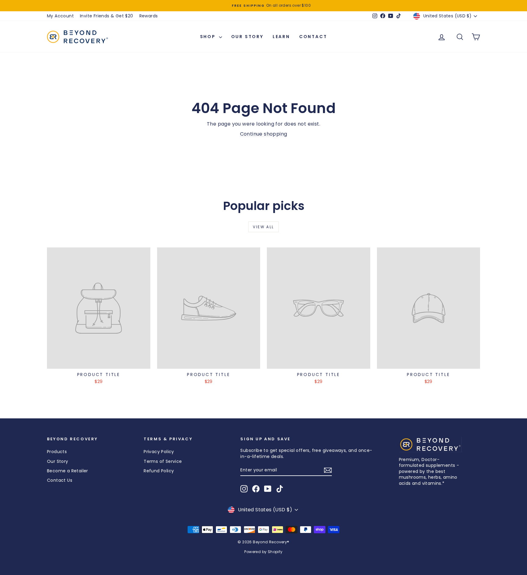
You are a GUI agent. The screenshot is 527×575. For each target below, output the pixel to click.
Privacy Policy (159, 452)
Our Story (247, 37)
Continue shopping (263, 133)
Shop (208, 37)
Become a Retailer (67, 471)
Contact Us (59, 480)
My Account (60, 16)
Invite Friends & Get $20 (106, 16)
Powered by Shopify (263, 551)
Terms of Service (163, 461)
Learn (281, 37)
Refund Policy (159, 471)
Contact (313, 37)
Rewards (148, 16)
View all (263, 226)
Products (57, 452)
